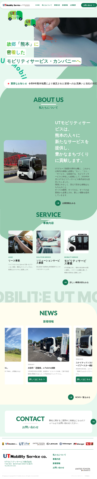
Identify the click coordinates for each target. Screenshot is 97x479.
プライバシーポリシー (77, 476)
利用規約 (87, 476)
